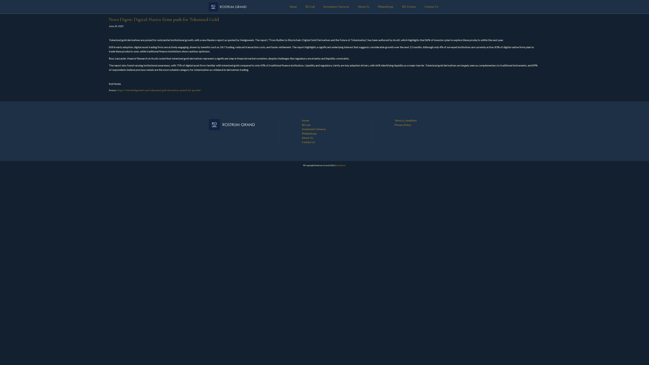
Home (305, 120)
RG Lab (306, 124)
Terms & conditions (405, 120)
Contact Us (308, 142)
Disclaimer (341, 165)
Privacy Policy (402, 124)
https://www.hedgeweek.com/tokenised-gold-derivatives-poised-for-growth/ (159, 90)
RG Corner (409, 7)
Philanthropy (309, 133)
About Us (307, 137)
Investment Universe (314, 129)
